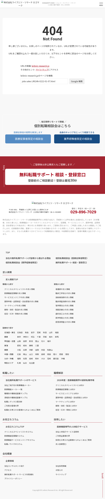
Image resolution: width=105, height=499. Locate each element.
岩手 (33, 332)
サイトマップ (42, 69)
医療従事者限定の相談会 (29, 139)
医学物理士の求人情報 (65, 318)
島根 (43, 354)
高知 (67, 354)
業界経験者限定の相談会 (78, 139)
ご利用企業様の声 (63, 436)
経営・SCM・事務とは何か (66, 410)
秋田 (45, 332)
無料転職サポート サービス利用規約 (18, 474)
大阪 (19, 350)
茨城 (45, 336)
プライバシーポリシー (13, 478)
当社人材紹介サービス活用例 (67, 431)
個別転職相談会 (72, 258)
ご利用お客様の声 (11, 405)
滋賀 (37, 350)
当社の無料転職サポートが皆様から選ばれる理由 (28, 258)
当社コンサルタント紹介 (14, 466)
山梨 (19, 341)
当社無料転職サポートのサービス (21, 380)
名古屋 (32, 363)
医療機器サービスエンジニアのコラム (19, 440)
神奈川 (26, 336)
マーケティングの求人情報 (15, 305)
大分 (43, 358)
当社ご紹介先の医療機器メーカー (17, 385)
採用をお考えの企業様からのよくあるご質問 (73, 440)
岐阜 (25, 345)
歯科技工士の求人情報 (65, 313)
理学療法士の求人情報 (65, 305)
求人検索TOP (12, 279)
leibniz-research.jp (40, 65)
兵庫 (25, 350)
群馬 (57, 336)
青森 (27, 332)
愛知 (19, 345)
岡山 (25, 354)
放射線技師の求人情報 (65, 297)
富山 (37, 341)
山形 (51, 332)
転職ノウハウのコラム (13, 444)
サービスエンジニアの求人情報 (16, 297)
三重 (37, 345)
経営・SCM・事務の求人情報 (16, 313)
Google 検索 (77, 81)
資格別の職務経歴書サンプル (16, 397)
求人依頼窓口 (61, 444)
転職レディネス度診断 (13, 401)
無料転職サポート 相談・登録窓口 (71, 262)
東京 (19, 336)
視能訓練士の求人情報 (65, 309)
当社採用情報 (61, 466)
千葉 (39, 336)
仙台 (25, 363)
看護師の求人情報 (63, 289)
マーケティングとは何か (65, 401)
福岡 (19, 358)
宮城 (39, 332)
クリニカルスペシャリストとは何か (70, 385)
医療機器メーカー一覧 (13, 389)
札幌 (19, 363)
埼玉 (33, 336)
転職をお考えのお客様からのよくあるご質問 (22, 410)
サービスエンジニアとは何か (67, 393)
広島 (19, 354)
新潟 (31, 341)
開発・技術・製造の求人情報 (16, 309)
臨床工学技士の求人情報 (65, 293)
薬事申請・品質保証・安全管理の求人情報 (21, 301)
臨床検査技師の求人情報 (65, 301)
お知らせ (59, 470)
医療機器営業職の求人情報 (15, 293)
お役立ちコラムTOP (15, 426)
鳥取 (37, 354)
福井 (49, 341)
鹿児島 (56, 358)
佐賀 (25, 358)
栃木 (51, 336)
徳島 (49, 354)
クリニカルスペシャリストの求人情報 (19, 289)
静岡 (31, 345)
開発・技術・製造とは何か (66, 405)
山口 (31, 354)
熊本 (37, 358)
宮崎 (49, 358)
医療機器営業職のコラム (14, 436)
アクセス (7, 470)
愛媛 (61, 354)
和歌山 (50, 350)
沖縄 (63, 358)
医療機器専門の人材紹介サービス (72, 426)
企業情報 (10, 460)
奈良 (43, 350)
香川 (55, 354)
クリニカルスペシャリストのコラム (18, 431)
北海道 (20, 332)
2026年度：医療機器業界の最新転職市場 (75, 380)
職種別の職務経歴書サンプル (16, 393)
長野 (25, 341)
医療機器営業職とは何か (65, 389)
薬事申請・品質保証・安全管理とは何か (72, 397)
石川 (43, 341)
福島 (57, 332)
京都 (31, 350)
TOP (8, 252)
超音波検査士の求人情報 (65, 322)
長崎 (31, 358)
